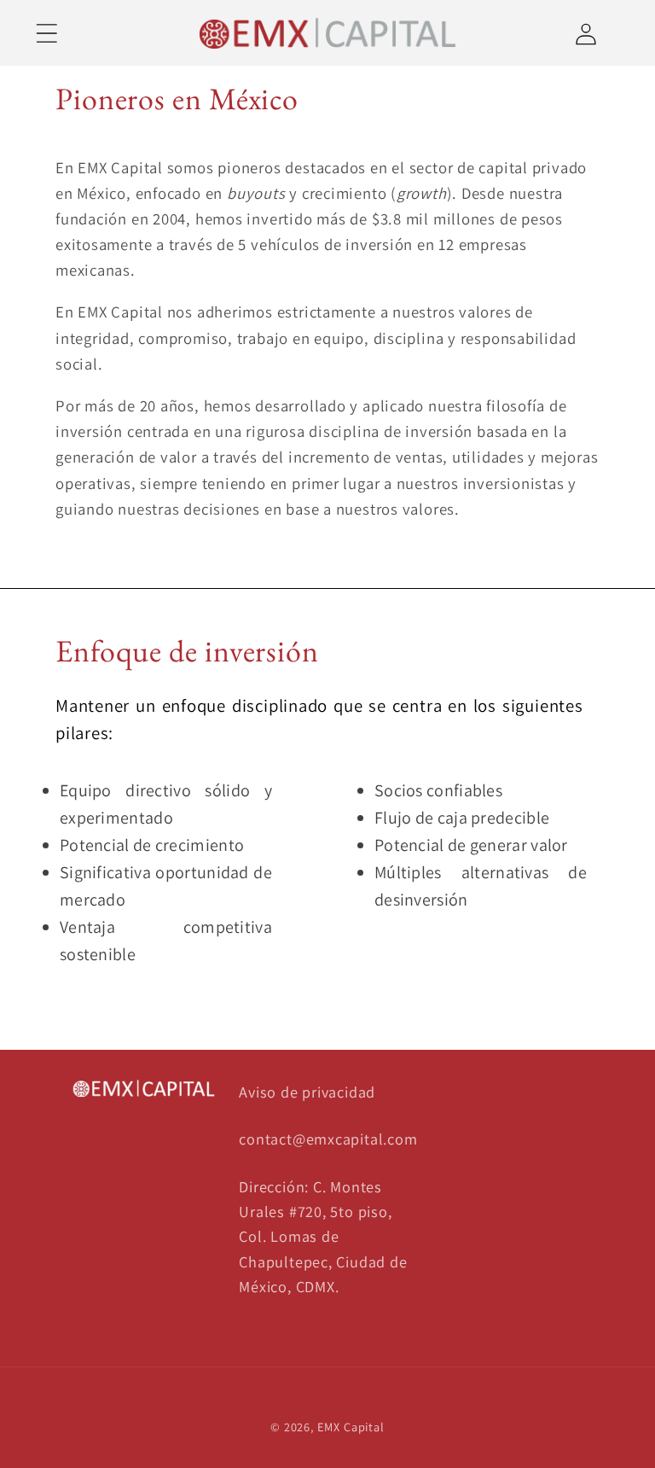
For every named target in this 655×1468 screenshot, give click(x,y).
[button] (46, 33)
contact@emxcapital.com (328, 1138)
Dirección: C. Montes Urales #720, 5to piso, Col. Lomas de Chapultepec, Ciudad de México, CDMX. (323, 1236)
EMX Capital (351, 1426)
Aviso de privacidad (307, 1091)
